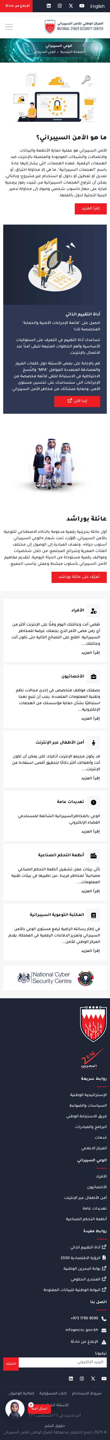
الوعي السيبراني (44, 52)
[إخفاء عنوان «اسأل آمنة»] (31, 1404)
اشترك (11, 1364)
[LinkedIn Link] (49, 6)
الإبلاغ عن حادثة (84, 1342)
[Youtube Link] (82, 6)
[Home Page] (74, 27)
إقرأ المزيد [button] (91, 209)
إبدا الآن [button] (80, 401)
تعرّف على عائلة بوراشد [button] (79, 577)
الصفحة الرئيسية (72, 52)
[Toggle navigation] (9, 27)
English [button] (97, 6)
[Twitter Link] (71, 6)
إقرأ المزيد (90, 653)
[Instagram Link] (59, 6)
